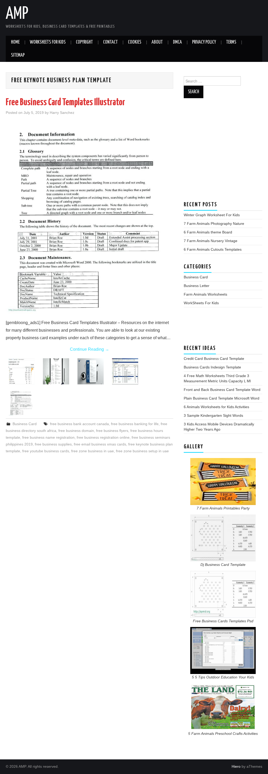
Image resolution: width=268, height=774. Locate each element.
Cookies (134, 42)
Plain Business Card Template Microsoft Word (221, 398)
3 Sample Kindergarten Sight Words (213, 415)
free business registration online (103, 437)
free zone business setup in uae (142, 451)
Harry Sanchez (62, 112)
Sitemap (18, 55)
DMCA (177, 42)
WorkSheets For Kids (48, 42)
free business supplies (53, 444)
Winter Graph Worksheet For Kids (212, 215)
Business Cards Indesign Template (212, 367)
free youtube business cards (45, 451)
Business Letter (196, 286)
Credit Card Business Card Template (214, 358)
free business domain (76, 431)
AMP (17, 14)
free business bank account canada (79, 424)
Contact (110, 42)
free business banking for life (135, 424)
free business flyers (112, 431)
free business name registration (48, 437)
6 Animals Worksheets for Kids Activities (216, 407)
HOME (15, 42)
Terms (231, 42)
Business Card (25, 424)
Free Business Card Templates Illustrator (65, 102)
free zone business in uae (92, 451)
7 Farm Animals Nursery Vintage (210, 241)
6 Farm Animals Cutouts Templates (213, 249)
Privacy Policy (204, 42)
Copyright (84, 42)
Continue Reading (89, 349)
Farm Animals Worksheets (205, 294)
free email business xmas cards (100, 444)
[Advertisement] (223, 152)
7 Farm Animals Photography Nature (214, 223)
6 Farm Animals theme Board (208, 232)
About (157, 42)
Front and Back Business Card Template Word (222, 390)
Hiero (236, 766)
